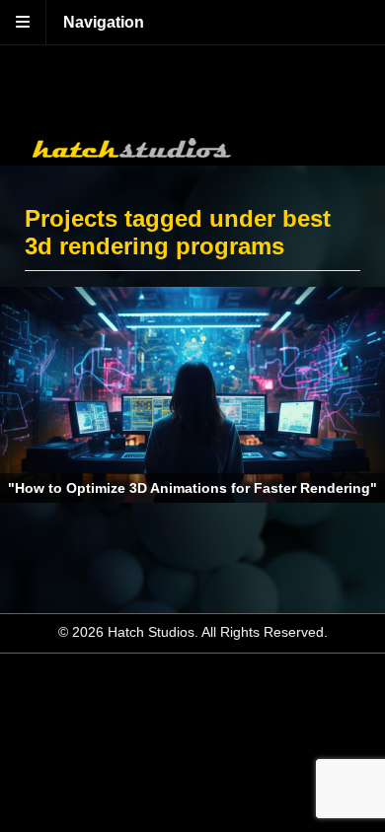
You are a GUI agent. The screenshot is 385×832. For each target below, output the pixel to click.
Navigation (103, 22)
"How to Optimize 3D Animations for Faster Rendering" (192, 488)
